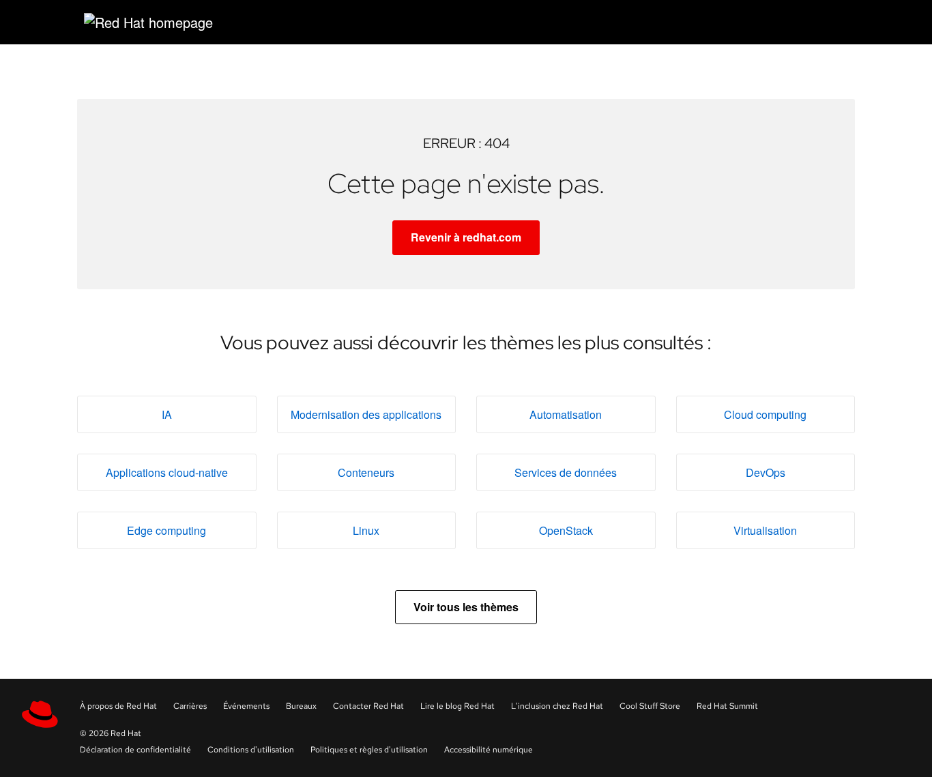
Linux (366, 530)
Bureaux (301, 706)
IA (167, 414)
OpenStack (566, 530)
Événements (246, 706)
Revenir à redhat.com (466, 237)
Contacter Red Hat (368, 706)
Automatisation (565, 414)
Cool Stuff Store (650, 706)
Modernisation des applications (366, 414)
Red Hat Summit (727, 706)
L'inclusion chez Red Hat (557, 706)
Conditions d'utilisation (250, 749)
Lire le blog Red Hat (457, 706)
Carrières (190, 706)
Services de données (565, 472)
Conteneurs (366, 472)
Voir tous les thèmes (466, 607)
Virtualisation (765, 530)
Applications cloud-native (167, 472)
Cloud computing (765, 414)
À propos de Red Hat (118, 706)
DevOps (765, 472)
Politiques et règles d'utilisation (369, 749)
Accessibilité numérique (488, 749)
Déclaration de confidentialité (135, 749)
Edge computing (166, 530)
